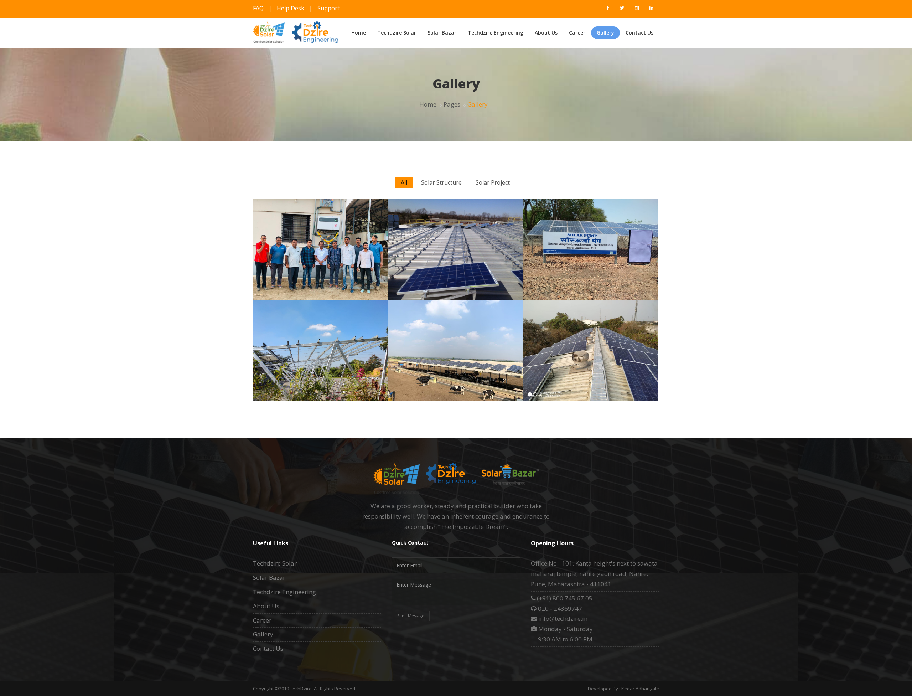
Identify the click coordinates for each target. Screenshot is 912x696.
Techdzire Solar (396, 32)
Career (577, 32)
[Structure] (319, 201)
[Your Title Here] (589, 201)
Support (328, 8)
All (404, 182)
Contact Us (639, 32)
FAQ (258, 8)
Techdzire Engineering (495, 32)
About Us (546, 32)
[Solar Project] (454, 201)
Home (358, 32)
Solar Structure (441, 182)
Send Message (410, 615)
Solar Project (493, 182)
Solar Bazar (442, 32)
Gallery (605, 32)
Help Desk (290, 8)
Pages (452, 104)
